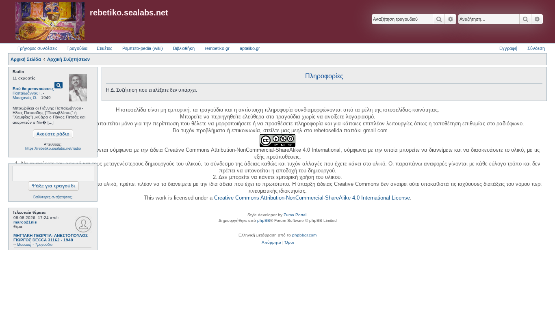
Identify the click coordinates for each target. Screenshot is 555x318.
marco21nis (25, 222)
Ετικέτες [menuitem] (104, 48)
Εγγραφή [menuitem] (508, 48)
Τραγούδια (77, 48)
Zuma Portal (295, 215)
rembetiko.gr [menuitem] (217, 48)
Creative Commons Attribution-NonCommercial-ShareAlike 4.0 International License (312, 198)
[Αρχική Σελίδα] (50, 21)
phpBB (263, 220)
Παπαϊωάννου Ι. (27, 93)
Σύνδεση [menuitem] (536, 48)
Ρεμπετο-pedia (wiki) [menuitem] (142, 48)
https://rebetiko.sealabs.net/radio (53, 148)
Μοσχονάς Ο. (25, 97)
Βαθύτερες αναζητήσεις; (53, 197)
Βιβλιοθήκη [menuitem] (184, 48)
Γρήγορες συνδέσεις (37, 48)
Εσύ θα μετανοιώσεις (33, 88)
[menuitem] (271, 242)
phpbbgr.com (304, 235)
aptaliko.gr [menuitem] (250, 48)
